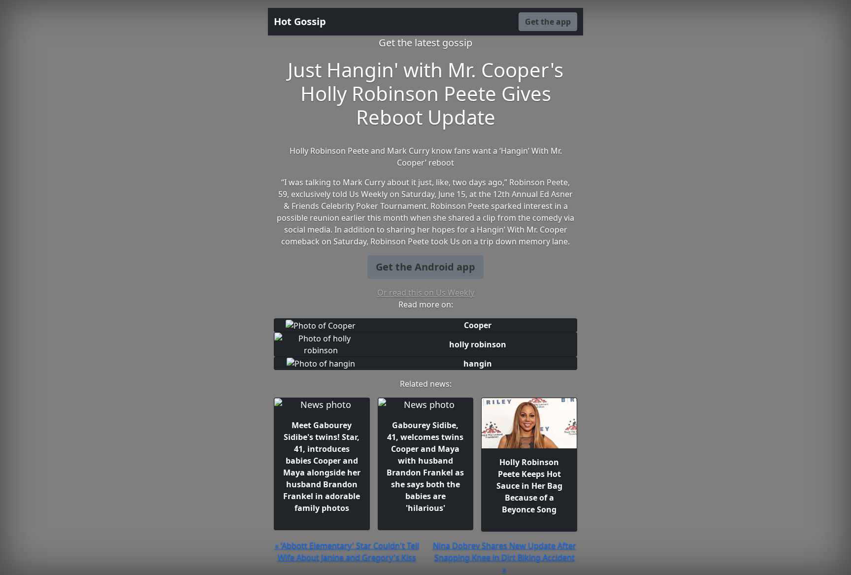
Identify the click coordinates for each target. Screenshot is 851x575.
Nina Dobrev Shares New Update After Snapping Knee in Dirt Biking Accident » (504, 557)
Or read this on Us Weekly (425, 292)
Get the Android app (425, 266)
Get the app (548, 21)
